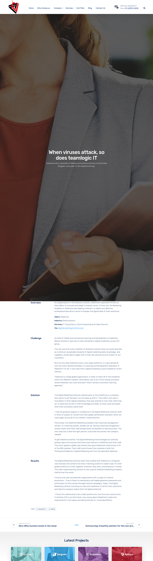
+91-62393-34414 (131, 8)
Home (31, 8)
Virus (53, 509)
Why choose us (43, 8)
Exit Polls (80, 8)
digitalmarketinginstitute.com (71, 328)
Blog (90, 8)
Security (42, 509)
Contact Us (100, 8)
